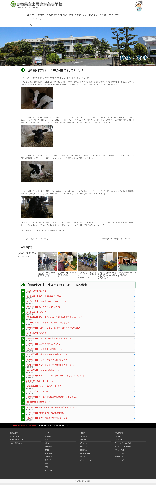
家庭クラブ (83, 446)
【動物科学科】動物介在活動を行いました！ (67, 273)
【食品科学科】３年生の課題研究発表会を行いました (48, 418)
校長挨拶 (48, 436)
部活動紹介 (83, 440)
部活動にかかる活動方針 (123, 446)
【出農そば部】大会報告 (35, 291)
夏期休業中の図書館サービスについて (117, 239)
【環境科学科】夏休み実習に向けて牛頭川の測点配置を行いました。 (55, 317)
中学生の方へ (14, 436)
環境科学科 (48, 460)
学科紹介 (54, 15)
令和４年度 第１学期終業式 (35, 239)
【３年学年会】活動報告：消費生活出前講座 (44, 413)
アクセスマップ (50, 470)
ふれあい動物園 (85, 453)
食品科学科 (32, 425)
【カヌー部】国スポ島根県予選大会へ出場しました (47, 323)
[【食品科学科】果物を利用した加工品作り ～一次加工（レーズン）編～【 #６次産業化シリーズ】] (107, 253)
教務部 (47, 443)
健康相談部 (48, 453)
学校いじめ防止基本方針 (123, 443)
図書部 (47, 450)
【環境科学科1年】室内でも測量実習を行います (47, 273)
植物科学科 (48, 457)
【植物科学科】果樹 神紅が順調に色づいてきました (48, 339)
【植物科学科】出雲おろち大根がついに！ (43, 344)
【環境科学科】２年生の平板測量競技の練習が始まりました (51, 397)
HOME (32, 15)
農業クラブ (83, 443)
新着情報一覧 (119, 457)
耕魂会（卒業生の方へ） (18, 440)
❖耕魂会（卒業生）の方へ (110, 15)
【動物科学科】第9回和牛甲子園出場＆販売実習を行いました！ (52, 408)
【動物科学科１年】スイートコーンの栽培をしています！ (87, 274)
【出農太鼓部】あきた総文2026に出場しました (45, 296)
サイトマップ (119, 460)
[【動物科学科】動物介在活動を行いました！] (67, 253)
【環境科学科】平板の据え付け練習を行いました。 (47, 349)
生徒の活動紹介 (68, 15)
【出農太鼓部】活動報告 (35, 312)
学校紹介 (42, 15)
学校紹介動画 (119, 433)
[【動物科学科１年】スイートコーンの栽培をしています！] (87, 253)
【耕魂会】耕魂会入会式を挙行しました (127, 273)
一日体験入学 (84, 436)
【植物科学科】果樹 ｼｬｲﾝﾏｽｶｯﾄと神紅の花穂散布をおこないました (54, 376)
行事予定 (93, 15)
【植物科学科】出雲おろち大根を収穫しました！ (46, 354)
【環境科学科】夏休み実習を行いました (42, 307)
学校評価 (117, 436)
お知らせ (82, 15)
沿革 (46, 440)
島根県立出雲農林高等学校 (39, 4)
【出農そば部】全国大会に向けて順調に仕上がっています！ (51, 301)
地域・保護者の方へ (16, 443)
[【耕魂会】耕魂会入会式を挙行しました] (127, 253)
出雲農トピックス (86, 460)
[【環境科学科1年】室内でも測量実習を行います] (47, 253)
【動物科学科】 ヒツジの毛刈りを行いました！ (46, 360)
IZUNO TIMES (119, 453)
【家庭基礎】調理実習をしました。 (40, 402)
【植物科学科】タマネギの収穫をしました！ (44, 370)
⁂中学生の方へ (35, 19)
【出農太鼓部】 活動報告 (36, 392)
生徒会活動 (83, 450)
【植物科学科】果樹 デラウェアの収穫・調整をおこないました (53, 328)
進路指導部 (48, 446)
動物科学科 (53, 230)
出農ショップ (84, 457)
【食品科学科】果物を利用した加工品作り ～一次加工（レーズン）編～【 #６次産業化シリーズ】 (107, 275)
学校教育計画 (119, 440)
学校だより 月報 (120, 450)
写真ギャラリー (44, 230)
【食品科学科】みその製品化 (27, 253)
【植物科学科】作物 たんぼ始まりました (43, 386)
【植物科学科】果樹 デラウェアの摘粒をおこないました (50, 365)
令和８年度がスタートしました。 (39, 381)
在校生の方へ (14, 433)
